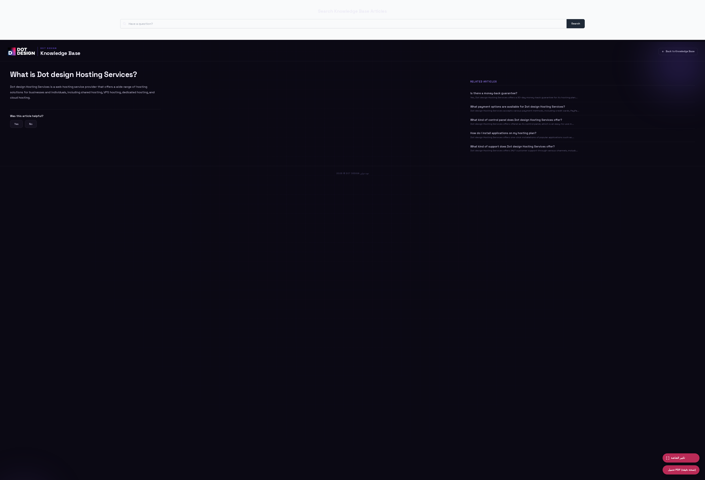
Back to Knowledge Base (680, 51)
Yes (16, 124)
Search (575, 23)
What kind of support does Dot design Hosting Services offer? (512, 146)
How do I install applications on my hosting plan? (503, 133)
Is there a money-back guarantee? (493, 93)
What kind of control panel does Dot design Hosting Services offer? (516, 120)
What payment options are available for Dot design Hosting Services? (517, 106)
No (30, 124)
